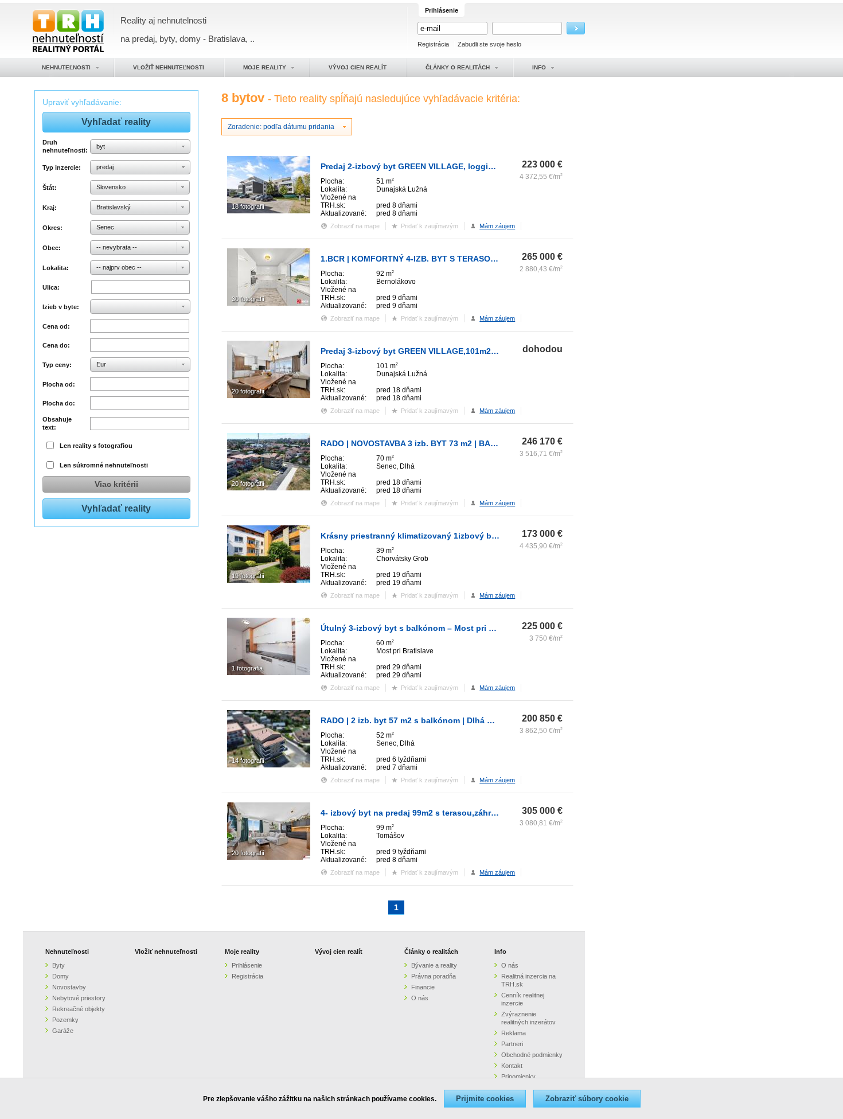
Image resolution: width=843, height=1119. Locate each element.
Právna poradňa (433, 976)
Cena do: (56, 345)
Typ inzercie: (61, 167)
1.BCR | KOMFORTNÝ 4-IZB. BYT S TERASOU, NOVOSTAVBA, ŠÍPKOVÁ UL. (466, 258)
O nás (419, 998)
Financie (423, 987)
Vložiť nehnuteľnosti (166, 951)
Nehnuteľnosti (67, 951)
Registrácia (433, 44)
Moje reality (242, 951)
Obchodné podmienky (532, 1054)
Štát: (49, 187)
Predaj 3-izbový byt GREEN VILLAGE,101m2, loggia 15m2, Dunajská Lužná (466, 351)
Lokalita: (55, 267)
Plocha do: (58, 403)
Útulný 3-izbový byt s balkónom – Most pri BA (410, 628)
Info (500, 951)
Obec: (51, 247)
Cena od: (56, 326)
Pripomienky (518, 1076)
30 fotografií (248, 298)
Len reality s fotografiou (96, 445)
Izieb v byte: (60, 306)
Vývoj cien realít (338, 951)
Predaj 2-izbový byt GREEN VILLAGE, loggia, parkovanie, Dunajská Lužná (464, 166)
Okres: (52, 227)
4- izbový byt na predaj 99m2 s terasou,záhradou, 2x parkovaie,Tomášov (462, 812)
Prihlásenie (247, 965)
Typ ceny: (57, 364)
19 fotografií (248, 575)
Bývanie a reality (434, 965)
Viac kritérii (116, 484)
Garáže (62, 1030)
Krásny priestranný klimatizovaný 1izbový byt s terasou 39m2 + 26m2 (456, 535)
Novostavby (69, 987)
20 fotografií (248, 391)
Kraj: (49, 207)
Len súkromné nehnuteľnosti (104, 465)
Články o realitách (431, 951)
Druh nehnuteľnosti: (64, 146)
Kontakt (511, 1065)
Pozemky (65, 1019)
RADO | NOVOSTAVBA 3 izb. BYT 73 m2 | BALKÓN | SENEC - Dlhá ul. (452, 443)
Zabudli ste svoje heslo (489, 44)
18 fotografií (248, 206)
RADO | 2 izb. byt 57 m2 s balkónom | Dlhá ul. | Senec (424, 720)
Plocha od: (58, 384)
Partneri (512, 1043)
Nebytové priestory (79, 998)
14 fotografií (248, 760)
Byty (58, 965)
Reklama (513, 1033)
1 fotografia (247, 668)
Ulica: (51, 287)
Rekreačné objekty (78, 1008)
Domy (60, 976)
